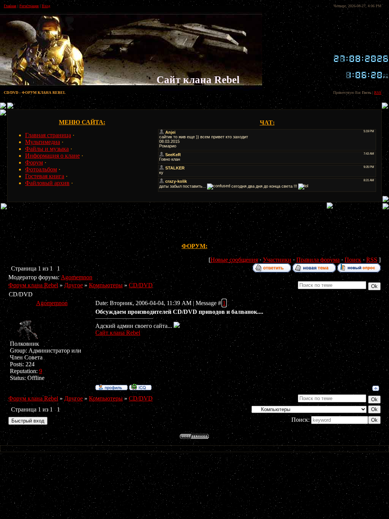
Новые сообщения (234, 259)
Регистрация (29, 6)
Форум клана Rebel (33, 285)
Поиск (353, 259)
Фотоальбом (41, 169)
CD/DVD (141, 285)
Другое (73, 285)
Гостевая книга (44, 176)
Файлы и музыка (47, 149)
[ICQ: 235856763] (140, 386)
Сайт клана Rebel (117, 332)
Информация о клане (52, 155)
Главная (10, 6)
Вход (46, 6)
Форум (34, 162)
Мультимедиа (42, 142)
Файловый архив (47, 183)
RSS (377, 92)
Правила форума (318, 259)
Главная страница (48, 135)
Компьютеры (106, 285)
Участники (277, 259)
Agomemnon (76, 277)
